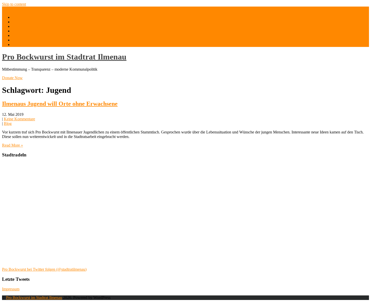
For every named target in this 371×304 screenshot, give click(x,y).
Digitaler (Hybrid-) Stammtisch (37, 26)
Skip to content (14, 4)
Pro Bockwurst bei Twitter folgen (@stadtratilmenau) (44, 269)
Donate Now (12, 78)
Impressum (10, 289)
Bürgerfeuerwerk (25, 22)
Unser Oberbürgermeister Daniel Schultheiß (47, 31)
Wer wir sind (22, 40)
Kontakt (18, 44)
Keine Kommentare (19, 119)
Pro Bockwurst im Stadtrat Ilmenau (64, 56)
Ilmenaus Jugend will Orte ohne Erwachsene (60, 103)
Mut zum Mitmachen (28, 17)
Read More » (12, 145)
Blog (16, 35)
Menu (6, 9)
